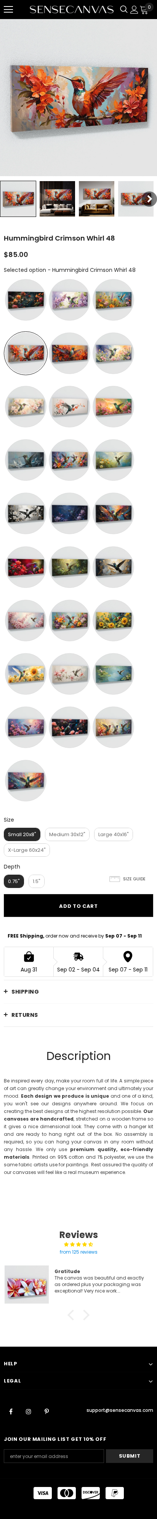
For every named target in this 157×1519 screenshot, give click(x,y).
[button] (72, 1315)
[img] (78, 1244)
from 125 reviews (79, 1252)
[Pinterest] (46, 1411)
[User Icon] (134, 10)
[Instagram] (28, 1411)
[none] (18, 199)
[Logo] (71, 9)
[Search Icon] (124, 9)
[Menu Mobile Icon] (8, 9)
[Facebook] (11, 1411)
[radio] (26, 300)
